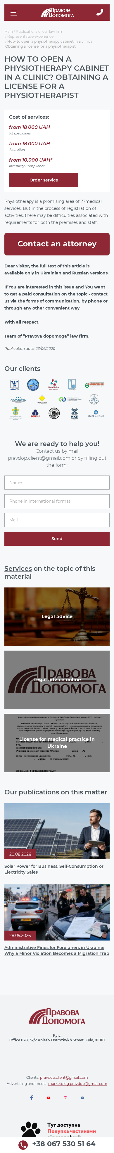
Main (8, 31)
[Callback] (99, 12)
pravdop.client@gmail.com (64, 1077)
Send (57, 538)
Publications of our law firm (39, 31)
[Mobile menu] (14, 12)
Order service (44, 180)
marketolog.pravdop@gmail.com (77, 1083)
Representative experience (30, 36)
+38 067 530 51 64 (64, 1144)
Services (18, 569)
